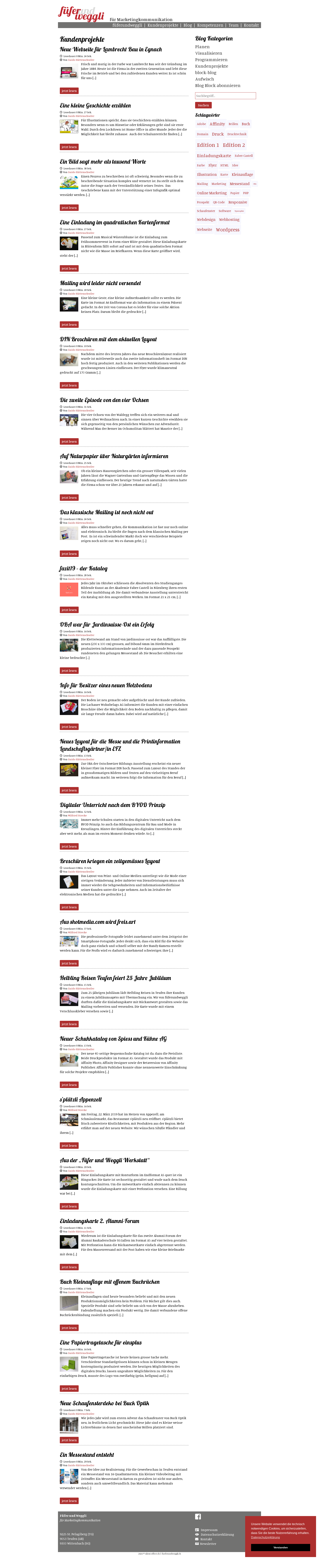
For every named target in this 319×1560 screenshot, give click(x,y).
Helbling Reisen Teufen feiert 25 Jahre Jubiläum (115, 977)
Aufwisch (204, 79)
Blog (187, 25)
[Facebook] (198, 1518)
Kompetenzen (210, 25)
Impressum (209, 1530)
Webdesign (206, 219)
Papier (234, 193)
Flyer (212, 165)
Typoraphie (239, 211)
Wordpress (227, 229)
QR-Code (219, 202)
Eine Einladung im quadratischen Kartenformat (115, 222)
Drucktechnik (236, 134)
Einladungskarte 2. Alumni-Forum (99, 1220)
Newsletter (208, 1544)
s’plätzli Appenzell (81, 1099)
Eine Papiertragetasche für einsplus (100, 1342)
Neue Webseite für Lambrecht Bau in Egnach (111, 49)
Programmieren (211, 59)
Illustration (207, 174)
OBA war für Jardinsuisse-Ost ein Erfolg (107, 624)
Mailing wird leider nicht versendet (100, 283)
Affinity (217, 123)
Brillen (233, 124)
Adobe (201, 124)
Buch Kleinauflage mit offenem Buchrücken (110, 1281)
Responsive (237, 202)
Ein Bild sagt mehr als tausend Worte (103, 161)
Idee (235, 165)
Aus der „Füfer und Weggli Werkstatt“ (105, 1160)
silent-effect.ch (152, 1553)
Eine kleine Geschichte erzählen (95, 105)
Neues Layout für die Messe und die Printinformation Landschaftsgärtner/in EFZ (120, 745)
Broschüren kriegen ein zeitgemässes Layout (110, 861)
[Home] (81, 21)
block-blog (205, 72)
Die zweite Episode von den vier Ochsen (104, 399)
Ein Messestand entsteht (87, 1454)
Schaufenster (206, 211)
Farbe (201, 165)
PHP (246, 193)
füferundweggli (127, 25)
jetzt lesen (69, 91)
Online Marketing (212, 193)
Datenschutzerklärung (217, 1534)
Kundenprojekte (163, 25)
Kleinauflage (242, 174)
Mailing (202, 184)
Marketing (219, 184)
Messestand (240, 183)
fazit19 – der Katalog (83, 568)
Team (234, 25)
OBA (254, 184)
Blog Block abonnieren (218, 85)
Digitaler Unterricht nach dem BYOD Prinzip (112, 804)
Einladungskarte (214, 155)
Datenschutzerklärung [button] (265, 1537)
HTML (224, 165)
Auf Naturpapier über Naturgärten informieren (114, 456)
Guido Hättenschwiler (81, 59)
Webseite (204, 229)
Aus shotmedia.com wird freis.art (98, 921)
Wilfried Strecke (77, 815)
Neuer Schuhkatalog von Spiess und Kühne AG (113, 1038)
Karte (224, 174)
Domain (202, 134)
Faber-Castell (244, 156)
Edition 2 (234, 144)
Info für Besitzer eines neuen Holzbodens (106, 685)
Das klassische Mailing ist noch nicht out (107, 512)
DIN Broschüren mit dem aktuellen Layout (108, 339)
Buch (246, 124)
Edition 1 (208, 144)
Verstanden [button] (281, 1547)
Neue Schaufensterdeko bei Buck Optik (104, 1403)
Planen (202, 46)
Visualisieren (208, 53)
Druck (218, 134)
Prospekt (203, 202)
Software (225, 211)
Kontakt (251, 25)
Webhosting (229, 219)
